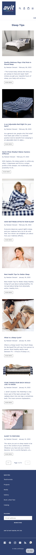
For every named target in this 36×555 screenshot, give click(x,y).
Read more (8, 82)
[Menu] (33, 8)
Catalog (6, 505)
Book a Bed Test (9, 500)
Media (6, 490)
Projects (7, 484)
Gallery (6, 495)
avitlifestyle (20, 548)
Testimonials (8, 479)
